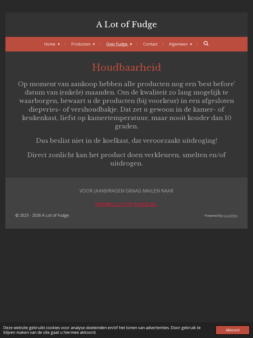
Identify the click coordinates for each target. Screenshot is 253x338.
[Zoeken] (206, 43)
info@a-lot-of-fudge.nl (126, 204)
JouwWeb (231, 215)
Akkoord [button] (232, 330)
